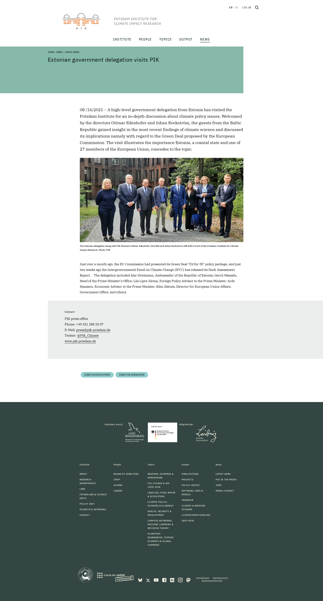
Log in (246, 7)
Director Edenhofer (131, 374)
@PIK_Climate (88, 335)
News (59, 52)
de (237, 7)
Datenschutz (220, 578)
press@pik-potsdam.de (93, 330)
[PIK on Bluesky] (140, 580)
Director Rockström (97, 374)
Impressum (202, 578)
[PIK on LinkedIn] (172, 580)
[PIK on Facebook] (164, 580)
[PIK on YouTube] (156, 580)
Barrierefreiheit (212, 581)
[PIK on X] (148, 580)
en (231, 7)
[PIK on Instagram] (180, 580)
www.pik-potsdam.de (80, 341)
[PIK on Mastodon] (188, 580)
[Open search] (257, 7)
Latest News (72, 52)
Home (51, 52)
